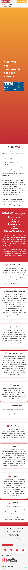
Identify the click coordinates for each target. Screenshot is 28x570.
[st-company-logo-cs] (8, 5)
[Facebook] (11, 550)
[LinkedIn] (4, 550)
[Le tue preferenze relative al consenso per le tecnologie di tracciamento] (25, 567)
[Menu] (26, 5)
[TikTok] (23, 550)
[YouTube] (17, 550)
